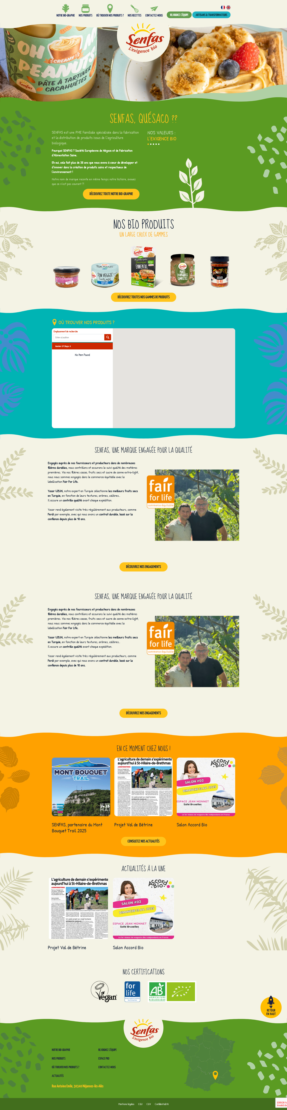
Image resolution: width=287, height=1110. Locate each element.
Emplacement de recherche (66, 331)
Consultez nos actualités (143, 841)
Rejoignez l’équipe (179, 15)
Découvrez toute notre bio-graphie (111, 194)
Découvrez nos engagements (143, 567)
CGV (148, 1104)
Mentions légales (126, 1104)
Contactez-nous (107, 1067)
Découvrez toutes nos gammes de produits (144, 297)
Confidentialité (162, 1104)
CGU (140, 1104)
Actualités (58, 1076)
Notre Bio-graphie (61, 1050)
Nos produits (58, 1058)
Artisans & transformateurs (211, 15)
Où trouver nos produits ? (65, 1067)
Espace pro (103, 1058)
